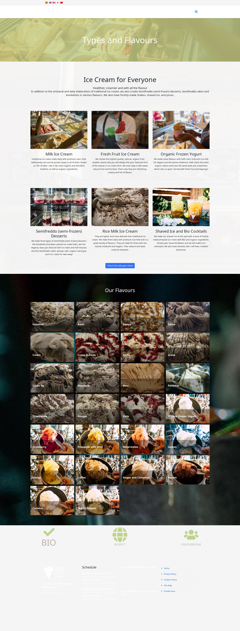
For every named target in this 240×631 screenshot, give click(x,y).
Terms (166, 568)
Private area (169, 591)
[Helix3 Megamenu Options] (196, 12)
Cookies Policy (170, 579)
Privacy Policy (169, 574)
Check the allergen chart (120, 265)
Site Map (167, 585)
